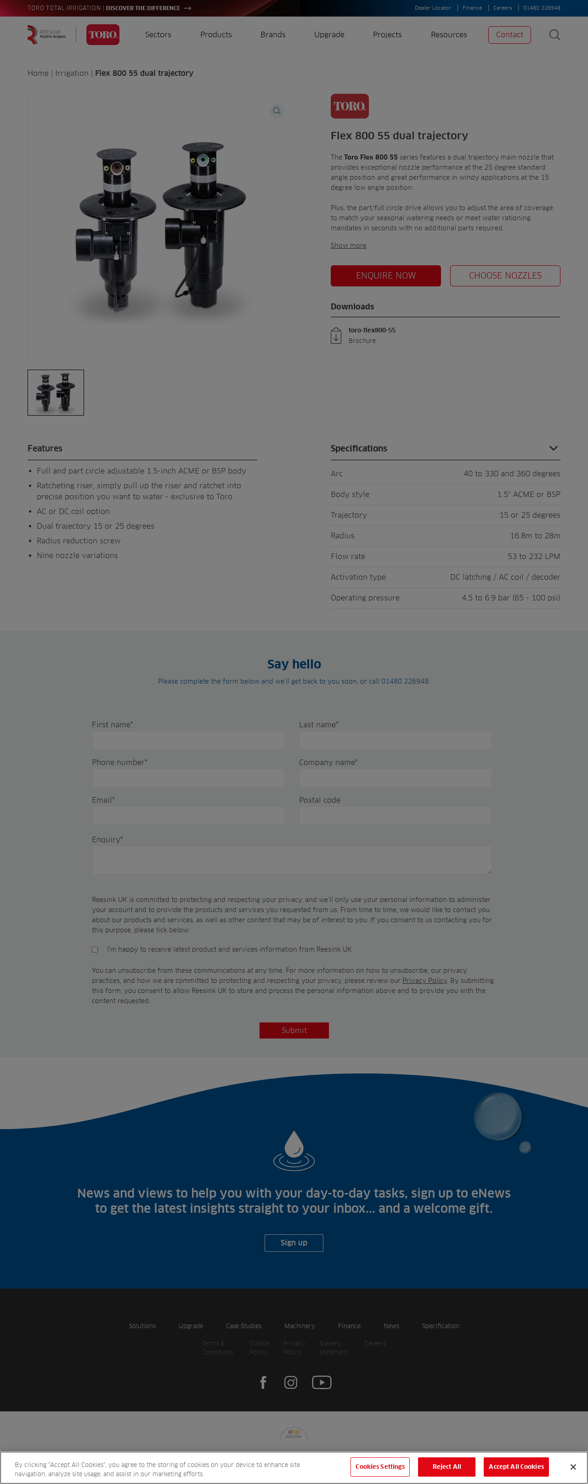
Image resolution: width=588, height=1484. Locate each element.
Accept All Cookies (516, 1466)
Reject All (447, 1466)
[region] (294, 1467)
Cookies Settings (380, 1466)
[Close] (573, 1467)
